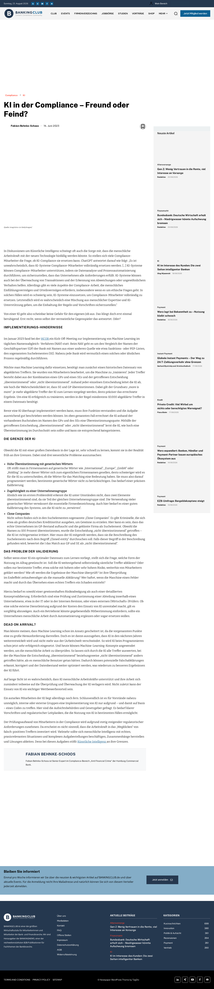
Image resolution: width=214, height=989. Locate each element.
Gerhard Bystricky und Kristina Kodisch (174, 366)
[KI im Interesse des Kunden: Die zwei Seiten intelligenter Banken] (181, 245)
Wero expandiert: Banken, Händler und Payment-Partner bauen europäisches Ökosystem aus (180, 454)
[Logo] (23, 13)
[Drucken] (78, 238)
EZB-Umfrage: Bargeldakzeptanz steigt (180, 500)
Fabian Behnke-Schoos (25, 125)
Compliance (11, 95)
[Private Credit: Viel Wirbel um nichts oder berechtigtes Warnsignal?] (181, 384)
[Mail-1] (51, 3)
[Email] (57, 238)
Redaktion (161, 177)
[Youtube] (42, 3)
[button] (175, 13)
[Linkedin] (32, 3)
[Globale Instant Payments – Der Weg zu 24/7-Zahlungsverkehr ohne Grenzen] (181, 338)
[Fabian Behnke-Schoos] (7, 125)
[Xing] (37, 3)
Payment (161, 307)
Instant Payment (164, 354)
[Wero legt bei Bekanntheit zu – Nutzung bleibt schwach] (181, 292)
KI (24, 95)
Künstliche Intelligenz (92, 741)
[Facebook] (47, 3)
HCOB (45, 338)
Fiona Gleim (162, 412)
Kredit (160, 400)
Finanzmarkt (163, 211)
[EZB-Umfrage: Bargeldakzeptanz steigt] (181, 481)
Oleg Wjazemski (163, 273)
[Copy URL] (85, 238)
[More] (93, 238)
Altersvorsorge (164, 165)
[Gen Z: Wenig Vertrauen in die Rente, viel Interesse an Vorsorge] (181, 149)
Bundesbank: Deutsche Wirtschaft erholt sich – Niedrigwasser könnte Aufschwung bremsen (181, 219)
